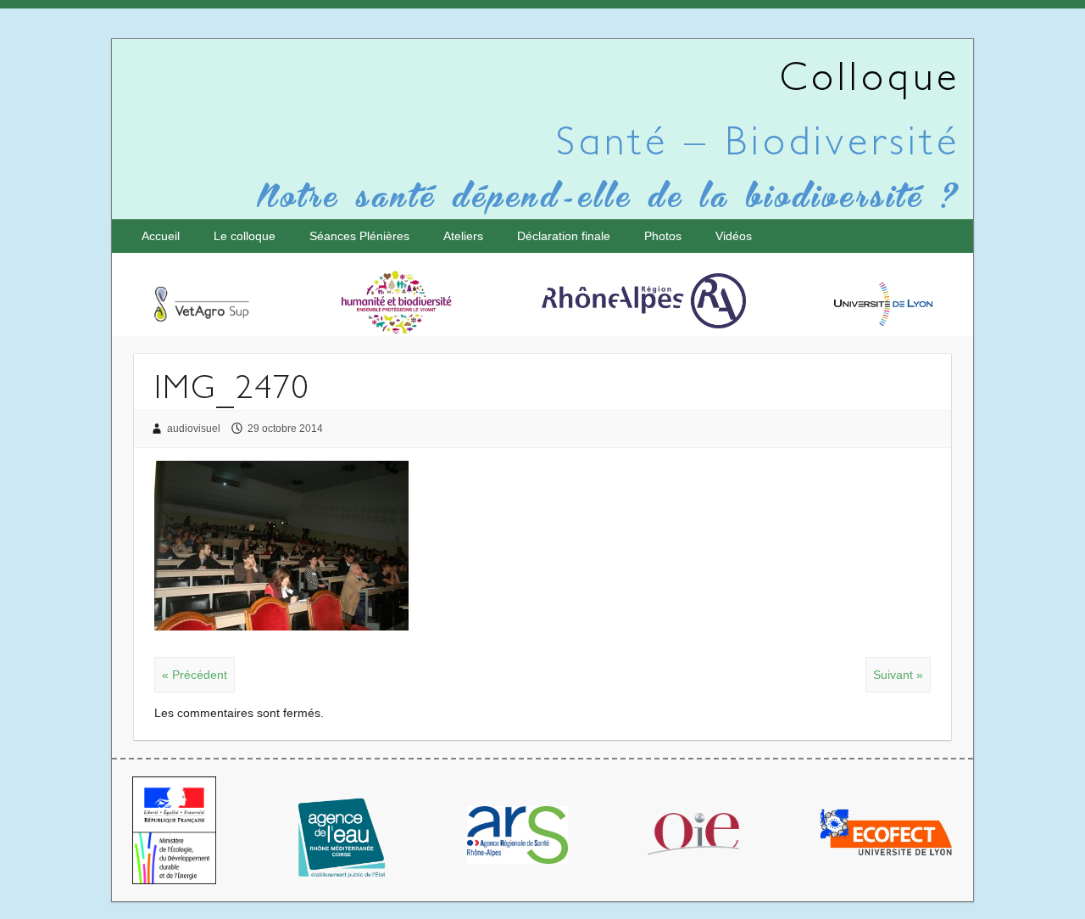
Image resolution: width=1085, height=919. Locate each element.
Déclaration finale (563, 236)
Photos (663, 236)
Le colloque (244, 236)
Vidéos (733, 236)
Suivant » (898, 674)
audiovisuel (193, 428)
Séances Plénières (359, 236)
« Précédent (194, 674)
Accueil (161, 236)
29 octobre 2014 (285, 428)
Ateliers (463, 236)
